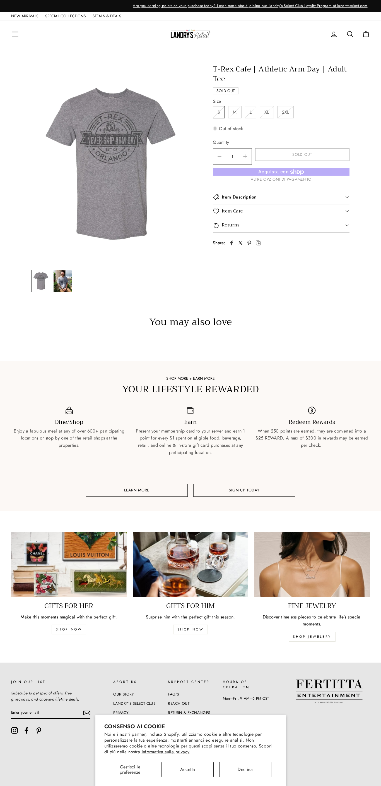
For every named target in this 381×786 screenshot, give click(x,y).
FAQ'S (173, 694)
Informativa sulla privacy (166, 752)
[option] (190, 6)
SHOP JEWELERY (312, 636)
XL (266, 112)
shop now (69, 629)
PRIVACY (121, 712)
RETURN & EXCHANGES (189, 712)
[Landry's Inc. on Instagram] (14, 730)
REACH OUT (178, 703)
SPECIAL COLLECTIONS (65, 16)
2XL (285, 112)
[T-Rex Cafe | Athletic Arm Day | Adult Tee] (231, 243)
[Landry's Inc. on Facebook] (26, 730)
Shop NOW (190, 629)
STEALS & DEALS (107, 16)
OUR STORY (123, 694)
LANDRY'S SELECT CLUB (134, 703)
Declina (245, 769)
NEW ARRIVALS (24, 16)
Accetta (187, 769)
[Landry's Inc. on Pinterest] (38, 730)
